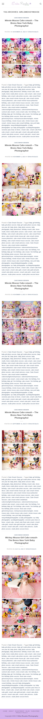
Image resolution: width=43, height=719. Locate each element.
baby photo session (24, 89)
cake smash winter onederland (17, 107)
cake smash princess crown (20, 105)
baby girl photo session (9, 87)
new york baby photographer (21, 515)
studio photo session (14, 136)
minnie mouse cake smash (19, 513)
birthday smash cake (28, 91)
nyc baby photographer (18, 127)
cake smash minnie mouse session (18, 103)
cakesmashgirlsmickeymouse (11, 109)
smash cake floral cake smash (24, 522)
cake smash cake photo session (17, 96)
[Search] (40, 4)
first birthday (32, 112)
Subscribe (35, 711)
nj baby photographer (25, 518)
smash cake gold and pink (30, 132)
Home (5, 711)
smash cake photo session (10, 134)
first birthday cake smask (21, 114)
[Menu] (3, 3)
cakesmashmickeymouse (30, 109)
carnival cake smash (8, 112)
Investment (19, 711)
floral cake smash (25, 116)
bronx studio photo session (15, 94)
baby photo (13, 89)
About (11, 711)
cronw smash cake (22, 112)
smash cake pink (25, 134)
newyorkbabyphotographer (19, 125)
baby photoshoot (15, 91)
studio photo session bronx (30, 136)
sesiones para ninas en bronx (11, 130)
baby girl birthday (34, 85)
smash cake (25, 130)
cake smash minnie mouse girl (15, 98)
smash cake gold (15, 132)
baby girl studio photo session (26, 87)
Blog (28, 711)
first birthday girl (36, 114)
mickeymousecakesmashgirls (23, 118)
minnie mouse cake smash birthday (18, 123)
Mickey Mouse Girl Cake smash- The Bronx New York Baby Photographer (21, 540)
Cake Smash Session (21, 17)
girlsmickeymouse (7, 118)
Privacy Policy (22, 713)
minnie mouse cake (18, 121)
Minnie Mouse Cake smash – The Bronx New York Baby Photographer (21, 23)
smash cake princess (26, 526)
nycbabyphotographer (33, 127)
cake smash (28, 94)
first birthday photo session (10, 116)
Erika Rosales (33, 31)
